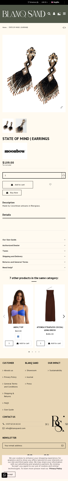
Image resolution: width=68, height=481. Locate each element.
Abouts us (8, 370)
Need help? (7, 267)
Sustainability (56, 370)
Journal (30, 377)
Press (29, 383)
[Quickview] (20, 323)
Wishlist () (34, 2)
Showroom (31, 370)
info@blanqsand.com (15, 428)
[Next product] (65, 27)
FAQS (6, 403)
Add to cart (20, 184)
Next (63, 316)
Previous (4, 316)
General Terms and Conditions (11, 385)
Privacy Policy (10, 377)
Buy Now (14, 192)
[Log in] (54, 13)
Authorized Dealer (11, 245)
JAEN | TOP (18, 327)
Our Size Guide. (9, 239)
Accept (10, 474)
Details (6, 214)
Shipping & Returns (9, 395)
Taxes (5, 251)
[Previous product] (64, 27)
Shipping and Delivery (12, 256)
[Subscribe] (62, 445)
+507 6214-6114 (13, 424)
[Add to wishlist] (50, 184)
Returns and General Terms (15, 262)
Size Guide (9, 409)
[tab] (34, 240)
